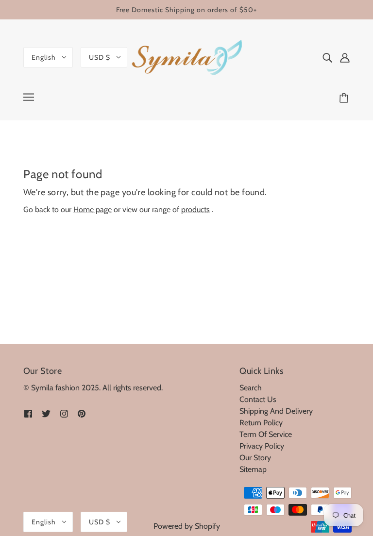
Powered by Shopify (186, 526)
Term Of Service (265, 434)
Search (250, 387)
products (195, 209)
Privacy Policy (261, 446)
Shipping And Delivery (276, 411)
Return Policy (261, 422)
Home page (92, 209)
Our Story (255, 457)
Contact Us (257, 399)
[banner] (187, 56)
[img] (327, 57)
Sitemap (253, 469)
